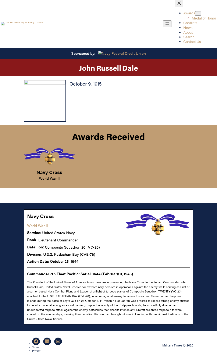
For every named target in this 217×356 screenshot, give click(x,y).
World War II (49, 178)
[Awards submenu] (198, 13)
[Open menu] (167, 23)
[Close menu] (179, 3)
